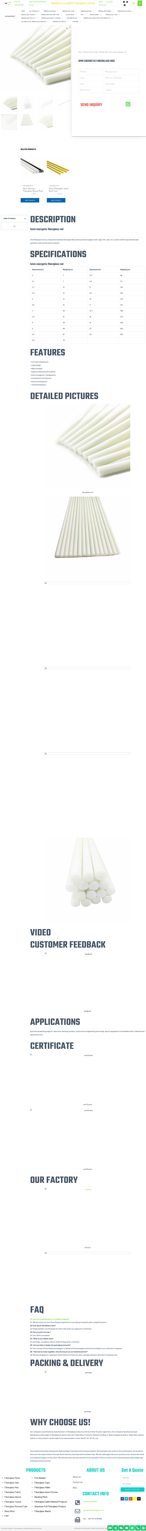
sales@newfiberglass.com (93, 1510)
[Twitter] (127, 2)
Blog (100, 2)
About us (77, 1477)
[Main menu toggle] (139, 3)
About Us (102, 5)
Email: (31, 2)
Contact (109, 2)
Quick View (33, 181)
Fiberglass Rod (103, 52)
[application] (57, 11)
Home (80, 52)
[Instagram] (125, 5)
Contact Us (78, 1482)
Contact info (96, 1494)
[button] (8, 3)
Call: (15, 2)
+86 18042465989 (90, 1501)
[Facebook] (124, 2)
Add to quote (30, 200)
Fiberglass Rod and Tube (90, 52)
